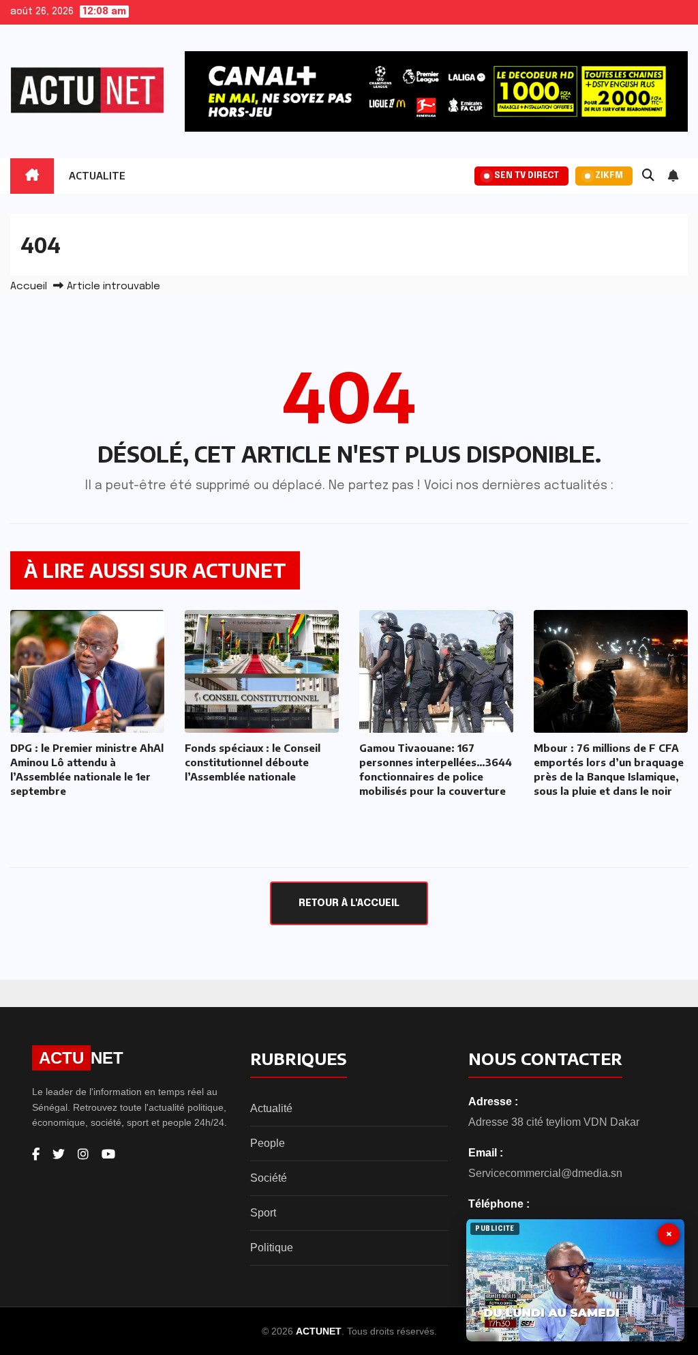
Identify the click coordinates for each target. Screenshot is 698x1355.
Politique (271, 1247)
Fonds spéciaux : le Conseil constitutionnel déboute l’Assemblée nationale (252, 762)
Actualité (271, 1108)
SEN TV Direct (526, 175)
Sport (263, 1213)
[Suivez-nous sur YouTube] (108, 1154)
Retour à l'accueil (349, 903)
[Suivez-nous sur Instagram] (83, 1154)
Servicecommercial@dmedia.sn (545, 1173)
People (267, 1143)
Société (268, 1178)
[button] (648, 176)
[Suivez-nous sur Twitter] (58, 1154)
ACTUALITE (97, 175)
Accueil (28, 286)
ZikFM (609, 175)
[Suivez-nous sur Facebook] (36, 1154)
